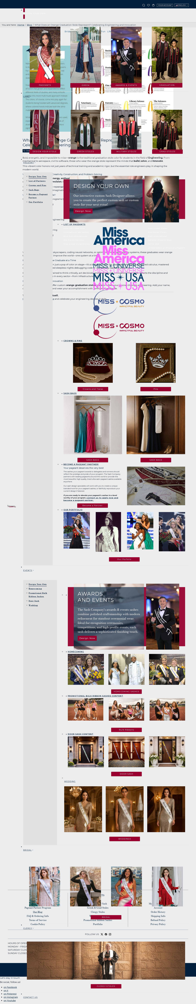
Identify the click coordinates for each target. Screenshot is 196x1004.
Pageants (45, 85)
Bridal (106, 917)
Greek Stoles (85, 152)
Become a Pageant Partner (38, 196)
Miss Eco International (75, 236)
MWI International (157, 236)
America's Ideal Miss (74, 228)
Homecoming (35, 588)
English (182, 5)
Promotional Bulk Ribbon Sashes (38, 595)
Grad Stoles (167, 152)
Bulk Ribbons (126, 730)
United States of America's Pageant (166, 248)
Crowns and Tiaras (93, 389)
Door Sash (34, 601)
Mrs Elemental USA (74, 240)
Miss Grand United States (77, 244)
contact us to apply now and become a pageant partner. (91, 499)
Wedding (33, 605)
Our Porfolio (124, 559)
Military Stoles (126, 152)
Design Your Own (38, 176)
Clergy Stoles (106, 986)
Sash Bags (34, 190)
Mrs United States (157, 232)
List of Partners (37, 181)
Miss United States (158, 228)
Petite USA (153, 244)
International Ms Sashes (76, 232)
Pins (155, 389)
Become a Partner (92, 505)
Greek (85, 85)
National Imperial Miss (160, 240)
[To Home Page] (11, 506)
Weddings (124, 839)
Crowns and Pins (37, 185)
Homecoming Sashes (126, 691)
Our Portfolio (36, 202)
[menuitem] (83, 211)
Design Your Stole (45, 152)
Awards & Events (126, 85)
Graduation (167, 85)
